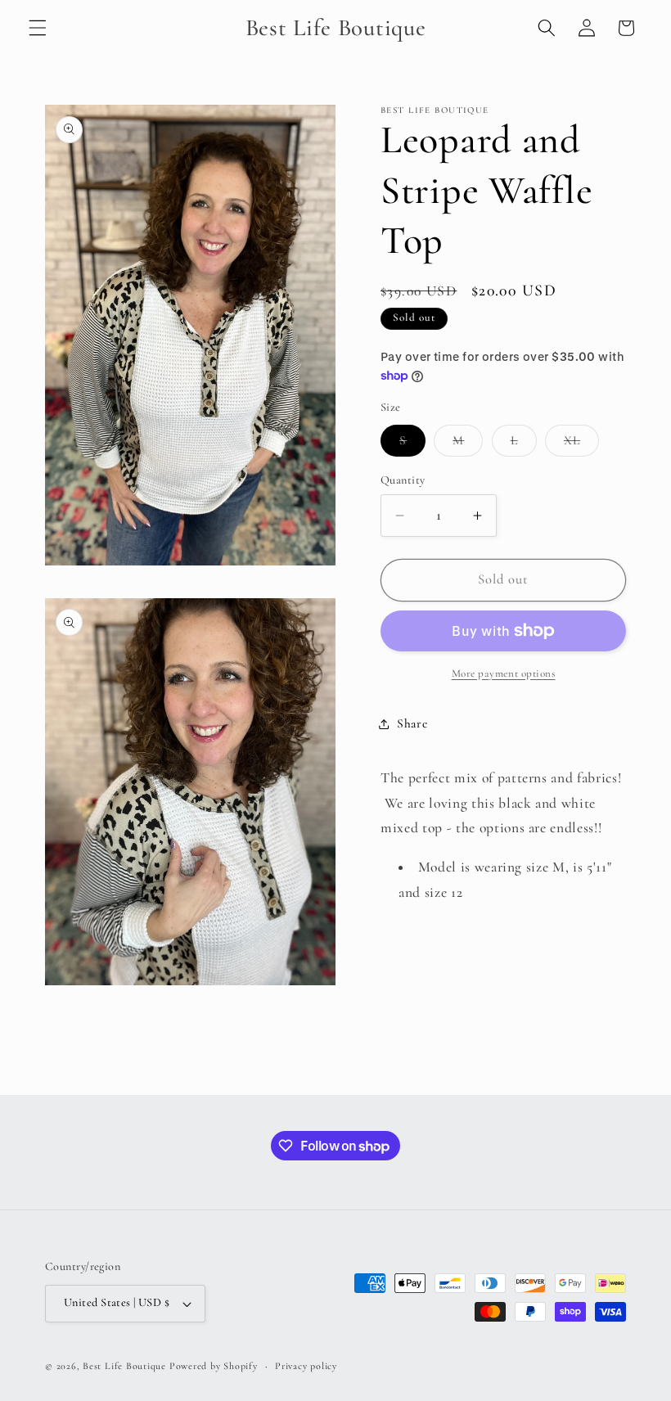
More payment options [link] (504, 673)
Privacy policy (306, 1366)
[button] (37, 27)
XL (581, 444)
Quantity (403, 480)
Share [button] (412, 723)
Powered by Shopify (213, 1366)
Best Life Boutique (124, 1366)
